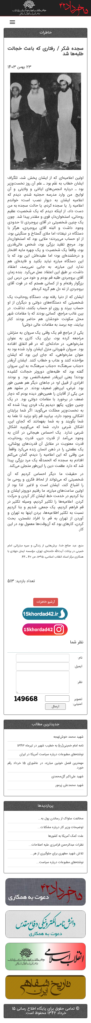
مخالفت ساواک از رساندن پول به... (60, 818)
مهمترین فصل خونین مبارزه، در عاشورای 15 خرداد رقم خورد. (45, 765)
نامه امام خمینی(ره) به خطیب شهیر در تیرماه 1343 (50, 745)
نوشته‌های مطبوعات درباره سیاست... (59, 862)
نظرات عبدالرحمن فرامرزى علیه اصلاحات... (56, 845)
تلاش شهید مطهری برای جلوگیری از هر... (56, 853)
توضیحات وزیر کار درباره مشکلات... (60, 827)
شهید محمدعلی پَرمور (69, 785)
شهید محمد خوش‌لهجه (68, 737)
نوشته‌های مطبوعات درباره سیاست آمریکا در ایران (51, 754)
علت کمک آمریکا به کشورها (65, 836)
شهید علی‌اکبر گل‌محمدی (67, 776)
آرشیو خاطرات (45, 602)
